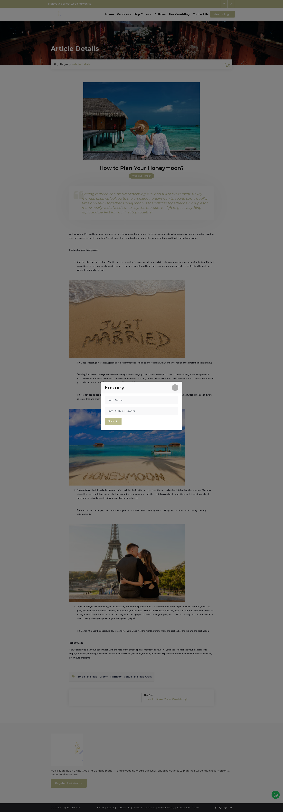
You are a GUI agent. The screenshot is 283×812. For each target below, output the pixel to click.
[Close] (175, 387)
